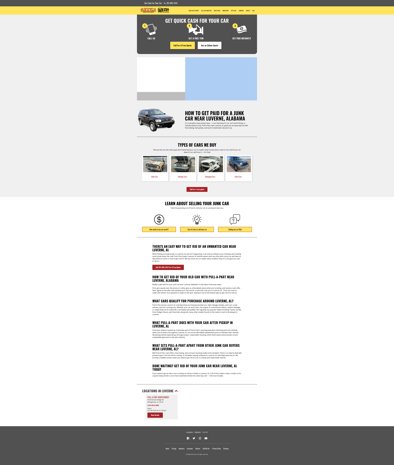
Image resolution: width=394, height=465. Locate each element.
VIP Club (233, 10)
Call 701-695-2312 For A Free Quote (168, 267)
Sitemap (225, 448)
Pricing (174, 448)
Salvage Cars (182, 176)
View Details (155, 415)
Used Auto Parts (194, 10)
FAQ (253, 10)
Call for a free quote (197, 189)
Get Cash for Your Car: (161, 3)
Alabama (198, 432)
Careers (241, 10)
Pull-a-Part (162, 10)
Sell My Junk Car (206, 10)
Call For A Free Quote (183, 45)
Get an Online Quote (209, 45)
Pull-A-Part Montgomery (158, 397)
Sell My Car (206, 448)
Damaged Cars (210, 176)
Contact (197, 448)
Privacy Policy (216, 448)
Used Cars (217, 10)
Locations (189, 432)
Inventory (226, 10)
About (248, 10)
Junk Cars (154, 176)
